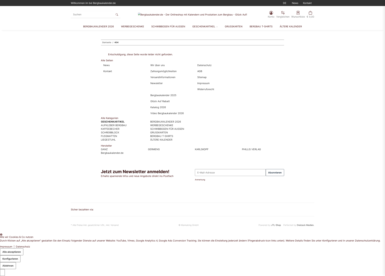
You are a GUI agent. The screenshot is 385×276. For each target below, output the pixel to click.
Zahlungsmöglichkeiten (163, 71)
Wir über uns (157, 65)
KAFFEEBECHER (110, 128)
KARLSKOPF (201, 149)
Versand (115, 225)
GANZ (104, 149)
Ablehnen (8, 265)
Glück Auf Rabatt (160, 101)
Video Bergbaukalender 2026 (167, 113)
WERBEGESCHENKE (161, 125)
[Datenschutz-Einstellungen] (2, 272)
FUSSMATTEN (109, 136)
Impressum (203, 83)
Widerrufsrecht (205, 89)
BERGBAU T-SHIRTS (161, 136)
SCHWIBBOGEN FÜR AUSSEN (166, 128)
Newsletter (156, 83)
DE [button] (285, 3)
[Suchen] (116, 14)
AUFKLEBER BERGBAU (114, 125)
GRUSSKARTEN (158, 132)
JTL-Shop (276, 225)
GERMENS (154, 149)
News (295, 3)
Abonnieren (275, 172)
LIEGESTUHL (108, 139)
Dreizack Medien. (305, 225)
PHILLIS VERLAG (251, 149)
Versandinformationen (162, 77)
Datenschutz (204, 65)
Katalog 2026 (158, 107)
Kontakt (307, 3)
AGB (199, 71)
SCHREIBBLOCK (110, 132)
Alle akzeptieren (11, 251)
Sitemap (202, 77)
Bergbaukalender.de (112, 152)
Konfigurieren (10, 258)
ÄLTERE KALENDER (160, 139)
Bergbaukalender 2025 (163, 95)
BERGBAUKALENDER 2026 (165, 121)
